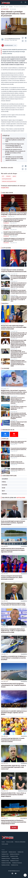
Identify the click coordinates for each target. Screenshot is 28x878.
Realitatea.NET (4, 852)
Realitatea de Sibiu (5, 856)
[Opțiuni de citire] (25, 875)
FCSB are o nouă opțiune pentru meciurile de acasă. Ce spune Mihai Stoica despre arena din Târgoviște (15, 227)
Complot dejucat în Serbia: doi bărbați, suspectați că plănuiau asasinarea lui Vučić (15, 139)
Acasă (3, 6)
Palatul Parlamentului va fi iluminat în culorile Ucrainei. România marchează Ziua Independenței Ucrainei (13, 822)
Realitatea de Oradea (6, 865)
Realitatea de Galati (14, 856)
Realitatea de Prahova (6, 858)
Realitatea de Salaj (5, 860)
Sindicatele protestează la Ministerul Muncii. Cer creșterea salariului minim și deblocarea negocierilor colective (18, 400)
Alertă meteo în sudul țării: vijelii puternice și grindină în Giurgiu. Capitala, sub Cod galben (14, 712)
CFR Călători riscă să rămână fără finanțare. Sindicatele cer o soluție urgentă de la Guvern (14, 158)
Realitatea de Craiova (14, 860)
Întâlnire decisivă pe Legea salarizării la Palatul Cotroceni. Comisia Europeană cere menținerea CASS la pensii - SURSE (19, 363)
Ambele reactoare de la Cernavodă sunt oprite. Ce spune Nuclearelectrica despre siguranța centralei (13, 550)
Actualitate (11, 6)
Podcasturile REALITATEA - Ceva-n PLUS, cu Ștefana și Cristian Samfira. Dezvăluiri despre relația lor (13, 794)
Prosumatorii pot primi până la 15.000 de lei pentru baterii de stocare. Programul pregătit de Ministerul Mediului (15, 220)
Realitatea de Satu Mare (6, 862)
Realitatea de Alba (15, 858)
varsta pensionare (6, 178)
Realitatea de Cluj (5, 854)
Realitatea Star (20, 852)
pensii (14, 176)
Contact (3, 841)
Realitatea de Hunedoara (17, 862)
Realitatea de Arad (14, 39)
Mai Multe (14, 827)
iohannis (8, 176)
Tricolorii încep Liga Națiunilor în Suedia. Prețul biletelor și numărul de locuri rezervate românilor (13, 740)
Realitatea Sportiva (12, 852)
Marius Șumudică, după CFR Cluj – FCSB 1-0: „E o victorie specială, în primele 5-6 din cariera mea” (13, 767)
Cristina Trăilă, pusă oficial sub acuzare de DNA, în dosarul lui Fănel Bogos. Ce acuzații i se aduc (19, 299)
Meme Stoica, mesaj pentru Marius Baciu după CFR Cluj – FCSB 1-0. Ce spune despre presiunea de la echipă (13, 630)
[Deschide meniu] (25, 2)
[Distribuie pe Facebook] (25, 38)
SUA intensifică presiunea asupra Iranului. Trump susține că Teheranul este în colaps (13, 604)
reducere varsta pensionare (9, 181)
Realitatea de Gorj (14, 865)
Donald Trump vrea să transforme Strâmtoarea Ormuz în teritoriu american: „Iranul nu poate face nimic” (15, 233)
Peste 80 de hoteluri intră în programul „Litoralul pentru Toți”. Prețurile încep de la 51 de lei (13, 685)
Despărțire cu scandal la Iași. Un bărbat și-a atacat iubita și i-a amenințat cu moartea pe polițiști (13, 658)
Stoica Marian (23, 818)
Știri (6, 6)
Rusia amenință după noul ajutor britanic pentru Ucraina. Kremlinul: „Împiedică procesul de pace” (13, 522)
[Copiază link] (22, 38)
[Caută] (21, 2)
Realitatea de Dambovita (14, 854)
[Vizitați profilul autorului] (2, 39)
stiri (3, 176)
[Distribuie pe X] (25, 41)
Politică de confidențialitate (20, 841)
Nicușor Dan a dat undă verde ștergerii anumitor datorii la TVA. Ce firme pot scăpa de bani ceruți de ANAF (13, 327)
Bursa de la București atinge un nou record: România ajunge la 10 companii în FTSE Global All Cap (14, 145)
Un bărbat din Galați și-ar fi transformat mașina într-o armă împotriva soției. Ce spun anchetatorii (14, 240)
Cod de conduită (5, 844)
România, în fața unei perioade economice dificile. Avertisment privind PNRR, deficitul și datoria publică (19, 424)
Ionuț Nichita (24, 519)
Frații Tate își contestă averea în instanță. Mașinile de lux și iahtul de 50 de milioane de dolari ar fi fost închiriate (15, 152)
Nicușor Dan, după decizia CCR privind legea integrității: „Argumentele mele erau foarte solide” (14, 214)
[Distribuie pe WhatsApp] (22, 41)
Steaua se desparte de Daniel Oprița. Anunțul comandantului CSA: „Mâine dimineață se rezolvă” (11, 577)
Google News (5, 187)
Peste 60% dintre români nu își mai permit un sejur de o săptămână (18, 408)
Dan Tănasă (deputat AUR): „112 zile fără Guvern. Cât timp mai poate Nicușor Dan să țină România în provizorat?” (19, 335)
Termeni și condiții (9, 841)
